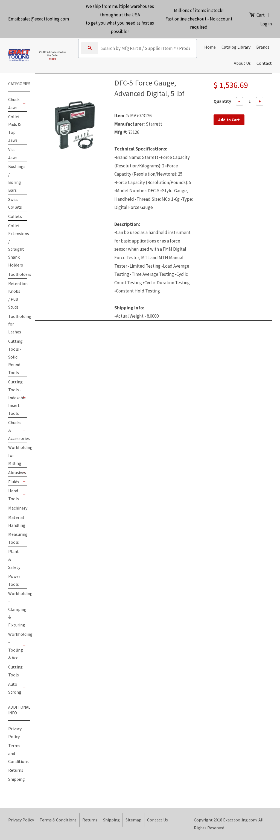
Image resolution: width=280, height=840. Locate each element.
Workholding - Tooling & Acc (15, 645)
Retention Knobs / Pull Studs (15, 295)
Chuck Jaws (13, 103)
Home (210, 47)
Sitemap (133, 820)
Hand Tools (13, 494)
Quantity (222, 101)
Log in (266, 24)
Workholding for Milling (15, 455)
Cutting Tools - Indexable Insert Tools (15, 397)
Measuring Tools (15, 538)
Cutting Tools (15, 671)
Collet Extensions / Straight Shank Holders (15, 245)
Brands (262, 47)
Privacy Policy (21, 820)
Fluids (13, 481)
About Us (242, 63)
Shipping (16, 779)
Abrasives (15, 472)
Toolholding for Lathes (15, 324)
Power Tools (14, 580)
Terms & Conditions (58, 820)
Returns (15, 770)
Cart (260, 15)
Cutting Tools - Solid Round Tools (15, 356)
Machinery (15, 508)
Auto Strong (14, 688)
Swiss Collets (15, 203)
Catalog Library (235, 47)
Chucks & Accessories (15, 430)
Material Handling (15, 521)
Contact (264, 63)
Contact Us (157, 820)
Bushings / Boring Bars (15, 178)
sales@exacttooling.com (45, 19)
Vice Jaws (13, 153)
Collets (15, 216)
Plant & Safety (14, 559)
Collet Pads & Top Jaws (14, 128)
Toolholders (15, 274)
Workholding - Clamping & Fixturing (15, 609)
